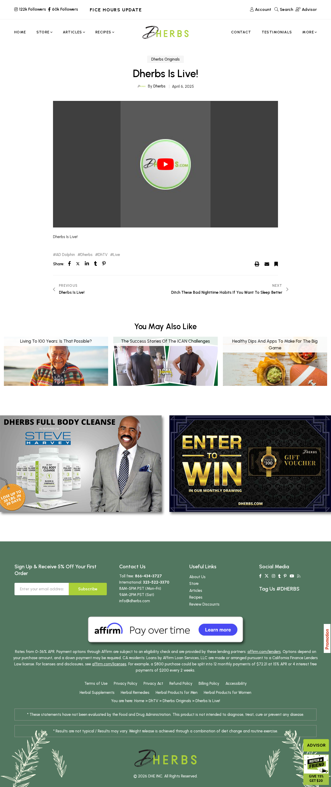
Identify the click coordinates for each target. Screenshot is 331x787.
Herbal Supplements (97, 692)
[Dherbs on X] (267, 576)
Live (116, 255)
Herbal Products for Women (227, 692)
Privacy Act (153, 683)
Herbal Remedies (135, 692)
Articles (195, 590)
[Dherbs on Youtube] (292, 576)
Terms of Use (96, 683)
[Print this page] (257, 264)
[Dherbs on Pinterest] (285, 576)
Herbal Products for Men (177, 692)
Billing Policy (209, 683)
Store (194, 583)
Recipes (195, 597)
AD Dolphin (65, 255)
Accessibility (236, 683)
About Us (197, 577)
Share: (58, 264)
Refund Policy (180, 683)
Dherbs (159, 86)
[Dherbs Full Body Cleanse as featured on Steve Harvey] (81, 463)
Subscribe (87, 588)
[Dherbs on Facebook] (260, 576)
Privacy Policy (125, 683)
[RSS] (298, 576)
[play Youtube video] (165, 164)
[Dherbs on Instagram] (273, 576)
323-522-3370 (156, 582)
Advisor (316, 745)
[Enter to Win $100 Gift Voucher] (250, 463)
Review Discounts (204, 604)
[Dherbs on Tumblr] (279, 576)
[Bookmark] (276, 264)
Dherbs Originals (165, 59)
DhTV (103, 255)
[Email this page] (267, 264)
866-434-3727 (148, 576)
